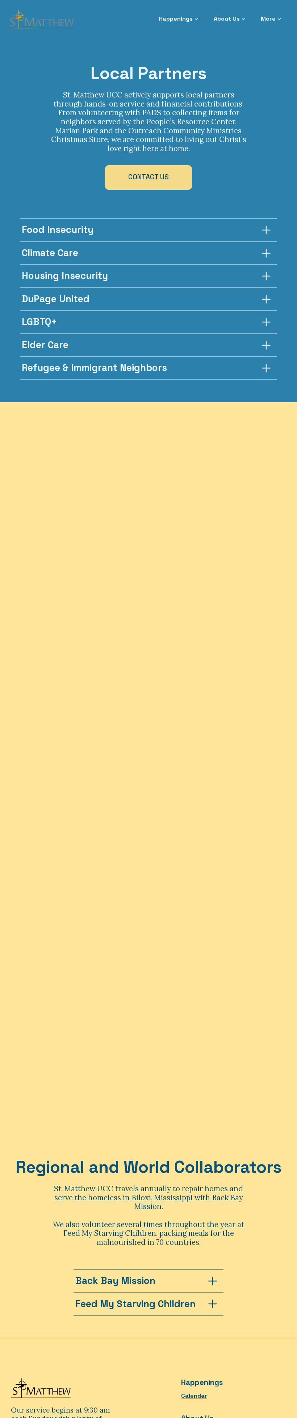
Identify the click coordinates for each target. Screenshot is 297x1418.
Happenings (202, 1382)
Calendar (194, 1396)
